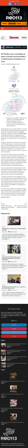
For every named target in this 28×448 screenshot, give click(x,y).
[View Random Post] (23, 28)
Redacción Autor (16, 64)
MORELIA (8, 197)
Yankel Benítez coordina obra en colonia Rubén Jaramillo (14, 229)
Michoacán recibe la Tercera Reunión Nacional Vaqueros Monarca (12, 422)
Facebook (14, 325)
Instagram (14, 328)
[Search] (25, 28)
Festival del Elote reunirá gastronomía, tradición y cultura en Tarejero (13, 381)
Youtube (14, 336)
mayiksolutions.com (20, 445)
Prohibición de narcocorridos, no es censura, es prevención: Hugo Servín (14, 287)
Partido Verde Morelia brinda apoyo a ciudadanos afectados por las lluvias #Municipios (11, 258)
